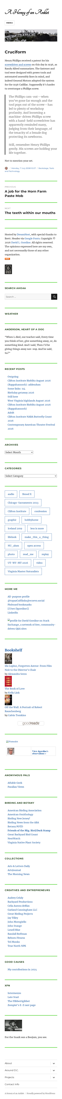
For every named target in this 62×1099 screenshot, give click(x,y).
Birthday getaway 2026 (21, 392)
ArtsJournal (14, 870)
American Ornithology (20, 814)
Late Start (13, 997)
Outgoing (13, 376)
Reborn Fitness (16, 937)
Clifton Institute (17, 511)
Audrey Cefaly (15, 897)
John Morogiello (17, 921)
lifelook (12, 537)
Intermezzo (14, 993)
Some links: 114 (16, 388)
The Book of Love (15, 688)
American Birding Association (25, 810)
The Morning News (19, 874)
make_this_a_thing (37, 537)
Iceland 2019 (15, 528)
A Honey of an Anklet (27, 12)
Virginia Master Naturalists (23, 571)
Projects (9, 1077)
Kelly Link (14, 692)
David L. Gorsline (21, 242)
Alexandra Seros (17, 673)
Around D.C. (11, 1070)
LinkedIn (13, 612)
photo (11, 554)
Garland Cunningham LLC (22, 909)
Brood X (26, 494)
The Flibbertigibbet (19, 1001)
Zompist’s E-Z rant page (22, 1005)
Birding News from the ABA (23, 822)
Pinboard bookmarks (20, 604)
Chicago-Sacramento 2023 (23, 502)
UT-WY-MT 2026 (18, 562)
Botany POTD (15, 826)
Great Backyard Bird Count (23, 834)
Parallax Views (16, 786)
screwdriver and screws (18, 64)
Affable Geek (15, 782)
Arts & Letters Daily (19, 866)
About (8, 1063)
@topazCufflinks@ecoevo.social (26, 600)
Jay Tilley (13, 917)
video (39, 562)
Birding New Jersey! (19, 818)
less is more (37, 528)
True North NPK (17, 945)
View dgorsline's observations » (40, 752)
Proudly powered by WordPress (41, 1093)
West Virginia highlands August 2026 (29, 400)
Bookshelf (13, 650)
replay (45, 554)
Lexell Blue (14, 929)
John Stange (15, 925)
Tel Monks (14, 941)
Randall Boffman (17, 933)
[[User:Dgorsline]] (18, 608)
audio (11, 494)
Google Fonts (32, 238)
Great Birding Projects (20, 913)
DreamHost (23, 234)
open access (34, 545)
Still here (13, 396)
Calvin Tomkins (17, 715)
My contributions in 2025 (22, 969)
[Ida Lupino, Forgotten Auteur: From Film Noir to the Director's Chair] (8, 658)
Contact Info (12, 1084)
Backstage (43, 168)
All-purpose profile (19, 596)
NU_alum (13, 545)
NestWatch (14, 838)
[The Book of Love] (8, 681)
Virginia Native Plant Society (24, 842)
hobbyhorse (31, 519)
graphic (12, 519)
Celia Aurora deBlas (19, 905)
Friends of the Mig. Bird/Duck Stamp (29, 830)
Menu (9, 23)
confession (40, 511)
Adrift (11, 412)
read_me (28, 554)
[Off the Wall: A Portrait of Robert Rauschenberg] (8, 699)
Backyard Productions (20, 901)
